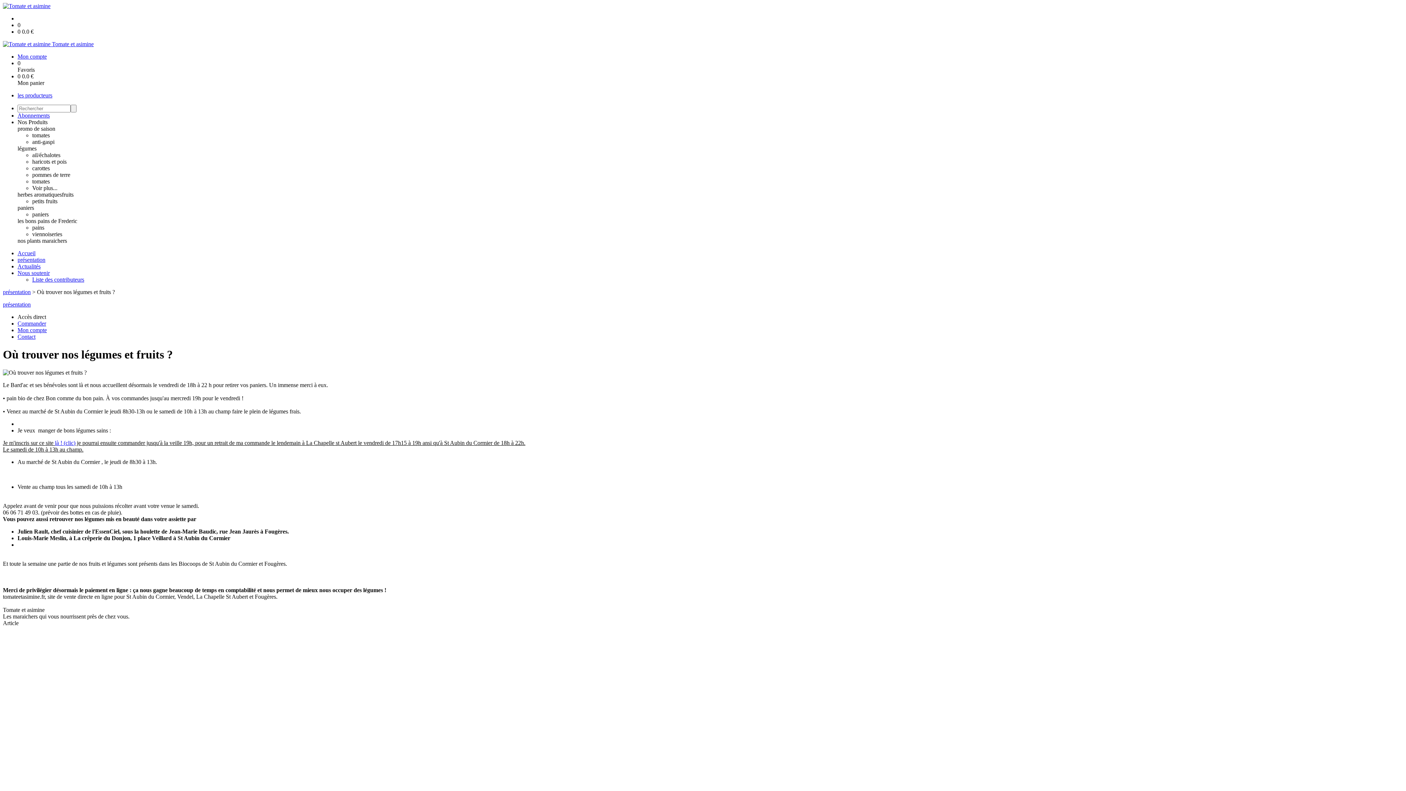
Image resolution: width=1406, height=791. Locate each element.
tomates (41, 135)
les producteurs (35, 95)
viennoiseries (47, 234)
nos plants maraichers (42, 241)
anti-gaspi (43, 142)
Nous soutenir (34, 273)
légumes (27, 148)
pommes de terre (51, 175)
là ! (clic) (65, 443)
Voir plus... (44, 188)
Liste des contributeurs (58, 279)
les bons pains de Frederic (47, 221)
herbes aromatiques (40, 195)
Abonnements (34, 115)
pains (38, 227)
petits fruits (44, 201)
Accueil (27, 253)
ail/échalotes (46, 155)
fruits (68, 195)
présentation (31, 260)
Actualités (29, 266)
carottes (41, 168)
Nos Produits (33, 122)
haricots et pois (49, 162)
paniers (26, 208)
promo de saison (36, 129)
